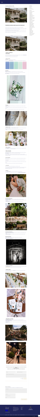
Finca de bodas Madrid (31, 24)
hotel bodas (30, 26)
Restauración (30, 8)
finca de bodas (33, 23)
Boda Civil (33, 11)
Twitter (21, 408)
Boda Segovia (31, 17)
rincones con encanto (31, 30)
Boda (31, 11)
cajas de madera (31, 19)
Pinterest (21, 409)
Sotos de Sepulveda (31, 32)
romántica (30, 31)
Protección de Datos (7, 408)
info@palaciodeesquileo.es (16, 408)
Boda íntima (33, 18)
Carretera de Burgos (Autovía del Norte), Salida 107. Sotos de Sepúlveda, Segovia (16, 410)
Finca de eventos (31, 25)
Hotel (33, 25)
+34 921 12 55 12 (16, 407)
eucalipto (30, 23)
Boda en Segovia (31, 12)
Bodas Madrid (33, 17)
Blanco (30, 11)
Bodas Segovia (31, 18)
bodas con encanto (31, 16)
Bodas (30, 7)
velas (32, 33)
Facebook (22, 407)
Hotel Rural (33, 26)
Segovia (32, 31)
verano (33, 33)
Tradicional (30, 33)
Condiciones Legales (7, 407)
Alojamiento (30, 6)
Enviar (25, 378)
